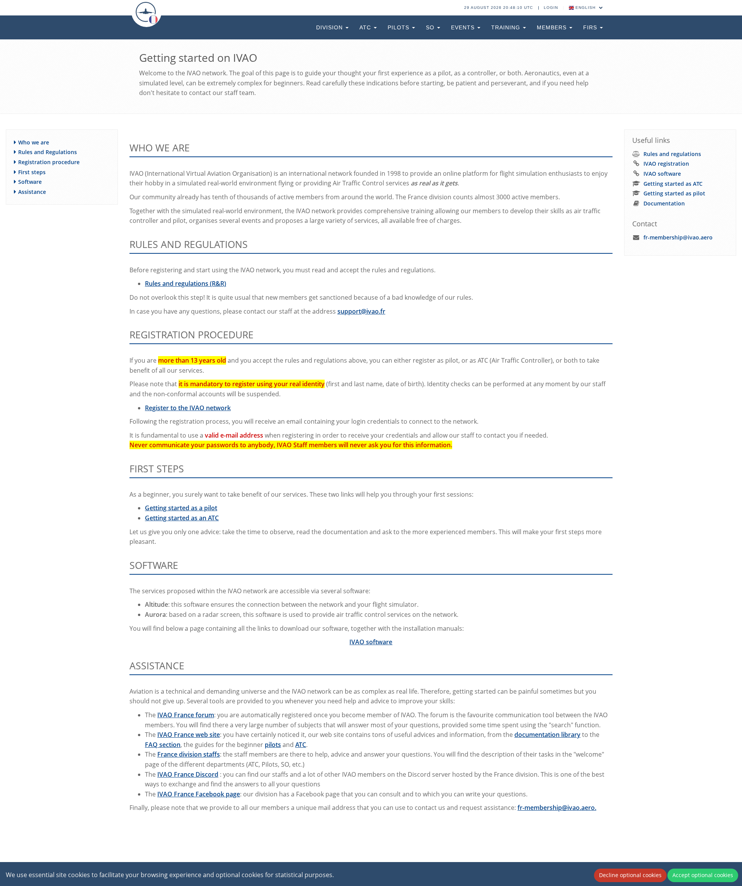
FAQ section (162, 744)
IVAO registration (666, 163)
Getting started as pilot (674, 193)
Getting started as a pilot (181, 508)
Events (464, 27)
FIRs (591, 27)
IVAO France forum (185, 715)
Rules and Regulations (47, 152)
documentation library (547, 734)
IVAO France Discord (187, 774)
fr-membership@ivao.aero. (556, 807)
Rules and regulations (672, 154)
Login (551, 7)
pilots (273, 744)
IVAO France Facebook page (198, 794)
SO (431, 27)
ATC (366, 27)
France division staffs (188, 754)
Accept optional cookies (702, 875)
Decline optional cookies (630, 875)
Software (30, 181)
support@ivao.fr (361, 311)
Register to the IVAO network (188, 408)
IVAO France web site (188, 734)
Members (552, 27)
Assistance (32, 191)
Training (506, 27)
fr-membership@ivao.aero (678, 237)
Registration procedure (49, 162)
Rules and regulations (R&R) (185, 283)
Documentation (664, 203)
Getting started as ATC (673, 183)
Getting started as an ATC (182, 518)
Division (330, 27)
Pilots (399, 27)
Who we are (33, 142)
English (585, 7)
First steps (32, 172)
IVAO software (370, 642)
